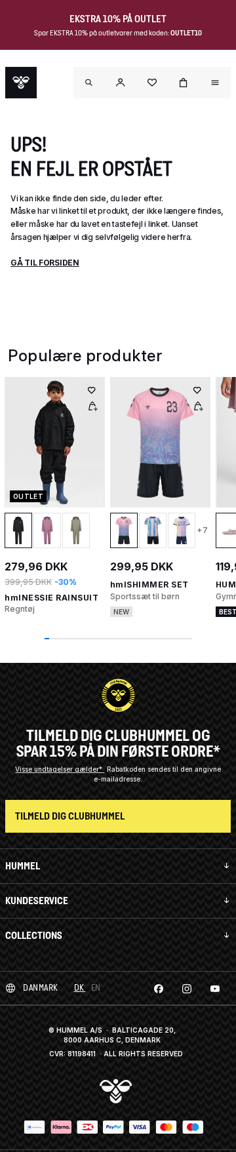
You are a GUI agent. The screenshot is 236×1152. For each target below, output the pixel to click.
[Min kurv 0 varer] (183, 82)
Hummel (22, 865)
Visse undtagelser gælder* (59, 769)
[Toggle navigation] (89, 82)
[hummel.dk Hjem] (21, 82)
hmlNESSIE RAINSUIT (51, 598)
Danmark (40, 988)
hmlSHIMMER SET (149, 584)
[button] (120, 82)
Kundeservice (36, 900)
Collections (33, 935)
